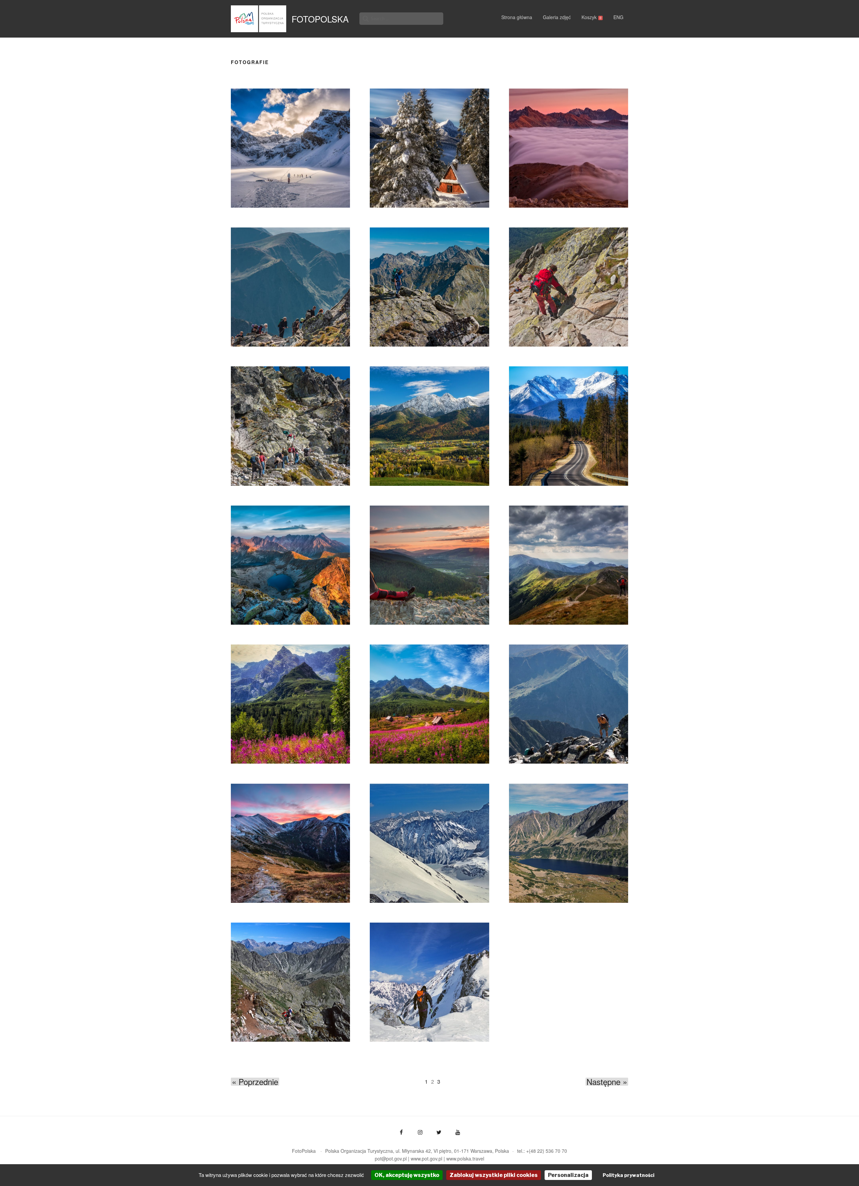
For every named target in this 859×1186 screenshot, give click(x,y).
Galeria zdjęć (557, 17)
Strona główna (516, 17)
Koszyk (591, 17)
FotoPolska (320, 19)
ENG (618, 17)
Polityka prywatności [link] (628, 1175)
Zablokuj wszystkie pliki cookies (494, 1175)
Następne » (607, 1082)
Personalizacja (568, 1175)
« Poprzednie (255, 1082)
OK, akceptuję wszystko (406, 1175)
